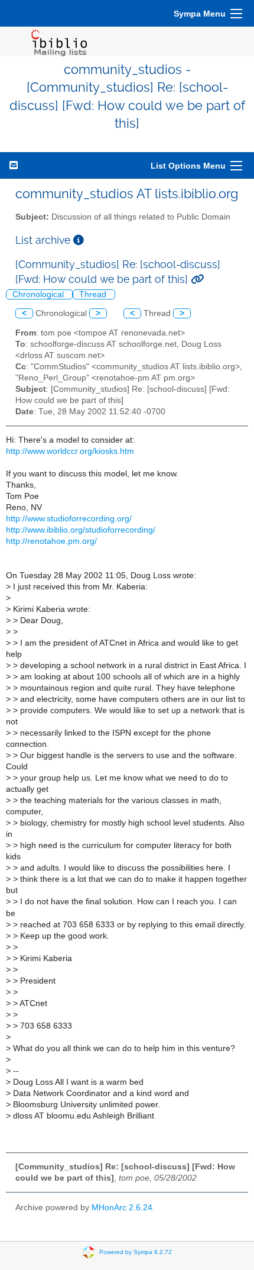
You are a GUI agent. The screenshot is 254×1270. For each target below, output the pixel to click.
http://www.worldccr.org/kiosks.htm (70, 451)
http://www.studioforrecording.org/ (69, 518)
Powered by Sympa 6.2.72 (135, 1252)
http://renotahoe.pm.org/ (51, 541)
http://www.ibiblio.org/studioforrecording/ (80, 530)
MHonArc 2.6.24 (122, 1207)
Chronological (39, 294)
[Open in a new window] (78, 240)
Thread (94, 294)
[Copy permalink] (197, 279)
